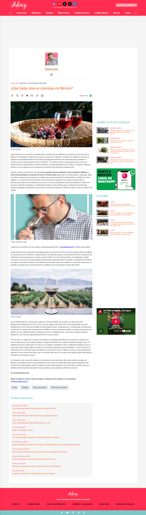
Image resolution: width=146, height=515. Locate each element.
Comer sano (22, 13)
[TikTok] (65, 4)
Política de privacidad (56, 504)
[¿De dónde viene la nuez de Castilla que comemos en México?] (102, 140)
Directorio (104, 504)
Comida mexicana (81, 13)
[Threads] (70, 4)
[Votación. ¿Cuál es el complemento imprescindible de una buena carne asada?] (102, 204)
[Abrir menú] (10, 12)
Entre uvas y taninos (59, 387)
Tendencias (36, 13)
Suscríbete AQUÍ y (67, 247)
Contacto (16, 504)
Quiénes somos (33, 504)
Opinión (49, 13)
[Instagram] (54, 4)
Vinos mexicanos (39, 387)
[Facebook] (75, 4)
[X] (17, 95)
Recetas (116, 13)
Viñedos (25, 387)
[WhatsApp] (22, 95)
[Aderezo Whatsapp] (116, 179)
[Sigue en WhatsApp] (90, 95)
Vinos (14, 387)
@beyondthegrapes (20, 381)
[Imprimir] (42, 95)
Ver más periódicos (126, 5)
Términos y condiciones (82, 504)
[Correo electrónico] (32, 95)
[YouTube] (59, 4)
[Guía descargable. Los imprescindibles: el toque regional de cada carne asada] (102, 213)
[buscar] (136, 13)
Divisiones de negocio (125, 504)
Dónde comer (63, 13)
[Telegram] (27, 95)
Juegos (128, 13)
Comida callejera (101, 13)
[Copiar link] (37, 95)
